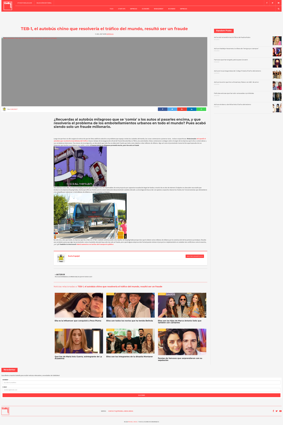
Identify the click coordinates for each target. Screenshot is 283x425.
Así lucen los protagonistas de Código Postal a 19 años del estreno (237, 72)
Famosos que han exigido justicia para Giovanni (231, 61)
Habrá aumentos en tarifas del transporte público (95, 244)
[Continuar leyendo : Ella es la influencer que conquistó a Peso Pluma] (79, 305)
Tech (111, 9)
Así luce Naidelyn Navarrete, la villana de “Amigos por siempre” (236, 50)
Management (158, 9)
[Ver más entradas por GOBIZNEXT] (61, 258)
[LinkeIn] (192, 109)
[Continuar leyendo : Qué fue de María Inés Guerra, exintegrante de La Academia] (79, 341)
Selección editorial (44, 3)
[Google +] (182, 109)
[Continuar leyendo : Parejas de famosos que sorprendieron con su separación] (182, 342)
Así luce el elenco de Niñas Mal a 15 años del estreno (232, 106)
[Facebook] (267, 3)
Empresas (133, 9)
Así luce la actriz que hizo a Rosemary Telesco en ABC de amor (236, 83)
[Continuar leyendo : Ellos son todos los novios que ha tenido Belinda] (130, 305)
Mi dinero (171, 9)
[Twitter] (272, 3)
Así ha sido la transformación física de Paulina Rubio (232, 38)
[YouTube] (278, 3)
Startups (121, 9)
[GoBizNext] (8, 6)
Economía (145, 9)
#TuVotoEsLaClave (24, 3)
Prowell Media (132, 422)
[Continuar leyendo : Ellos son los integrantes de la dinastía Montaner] (130, 341)
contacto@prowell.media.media (120, 411)
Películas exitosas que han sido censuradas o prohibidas (234, 94)
